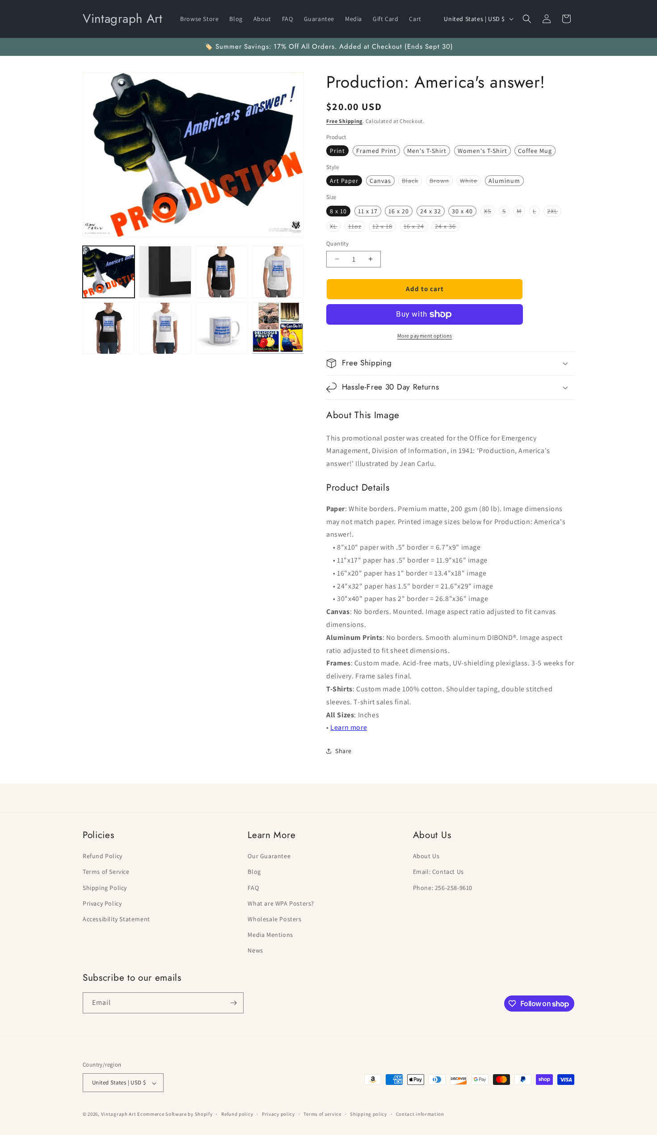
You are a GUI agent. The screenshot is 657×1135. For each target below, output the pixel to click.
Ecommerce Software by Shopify (174, 1114)
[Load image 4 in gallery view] (278, 272)
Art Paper (344, 181)
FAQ (253, 887)
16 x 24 (416, 227)
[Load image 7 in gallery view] (222, 328)
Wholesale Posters (274, 919)
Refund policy (237, 1114)
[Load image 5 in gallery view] (109, 328)
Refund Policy (102, 856)
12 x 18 (384, 227)
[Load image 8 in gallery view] (278, 328)
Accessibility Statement (116, 919)
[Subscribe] (233, 1002)
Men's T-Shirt (426, 151)
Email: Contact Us (438, 872)
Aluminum (504, 181)
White (470, 181)
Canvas (380, 181)
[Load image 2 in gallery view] (165, 272)
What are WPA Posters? (281, 903)
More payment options (424, 335)
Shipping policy (368, 1114)
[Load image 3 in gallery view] (222, 272)
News (255, 950)
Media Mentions (270, 935)
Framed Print (376, 151)
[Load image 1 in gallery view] (109, 272)
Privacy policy (278, 1114)
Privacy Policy (102, 903)
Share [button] (343, 751)
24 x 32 (430, 211)
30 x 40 (462, 211)
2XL (554, 211)
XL (335, 227)
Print (337, 151)
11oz (356, 227)
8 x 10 (338, 211)
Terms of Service (106, 872)
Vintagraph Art (118, 1114)
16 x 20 (398, 211)
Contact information (420, 1114)
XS (489, 211)
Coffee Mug (535, 151)
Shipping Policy (105, 887)
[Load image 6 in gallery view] (165, 328)
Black (412, 181)
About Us (426, 856)
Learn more (348, 727)
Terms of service (322, 1114)
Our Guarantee (269, 856)
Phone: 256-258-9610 (442, 887)
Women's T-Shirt (482, 151)
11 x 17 (368, 211)
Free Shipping (344, 121)
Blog (254, 872)
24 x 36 (447, 227)
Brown (441, 181)
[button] (527, 19)
